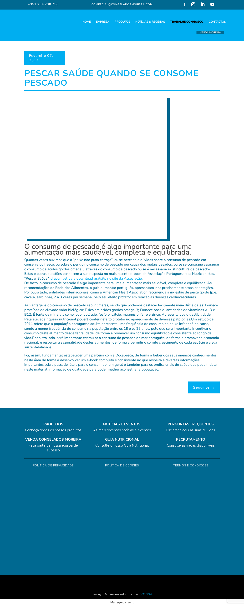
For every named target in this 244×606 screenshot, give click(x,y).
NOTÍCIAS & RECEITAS (150, 22)
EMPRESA (102, 22)
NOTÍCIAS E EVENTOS (122, 424)
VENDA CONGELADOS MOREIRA (53, 439)
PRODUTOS (122, 22)
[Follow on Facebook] (185, 4)
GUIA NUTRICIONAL (122, 439)
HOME (86, 22)
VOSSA (147, 594)
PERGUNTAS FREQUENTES (191, 424)
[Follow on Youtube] (212, 4)
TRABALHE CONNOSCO (186, 22)
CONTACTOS (217, 22)
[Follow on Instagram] (193, 4)
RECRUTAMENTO (190, 439)
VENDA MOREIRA (210, 32)
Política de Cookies (122, 465)
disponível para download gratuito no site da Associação (96, 278)
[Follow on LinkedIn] (203, 4)
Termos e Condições (190, 465)
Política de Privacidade (53, 465)
